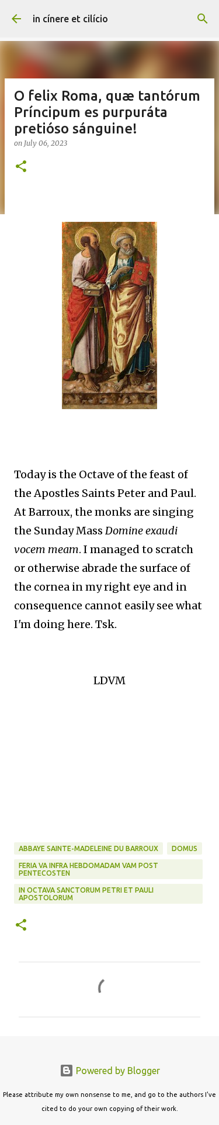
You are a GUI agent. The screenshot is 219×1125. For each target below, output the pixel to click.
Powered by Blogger (117, 1070)
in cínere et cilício (70, 18)
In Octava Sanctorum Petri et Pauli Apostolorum (86, 893)
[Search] (203, 19)
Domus (184, 848)
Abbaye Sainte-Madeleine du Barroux (88, 848)
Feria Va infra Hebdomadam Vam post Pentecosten (88, 869)
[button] (21, 167)
